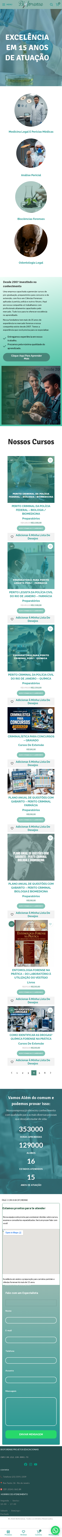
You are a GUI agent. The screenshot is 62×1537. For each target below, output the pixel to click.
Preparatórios (31, 518)
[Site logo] (31, 4)
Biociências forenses (31, 218)
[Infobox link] (31, 1137)
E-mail (8, 1330)
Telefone (9, 1351)
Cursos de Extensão (31, 745)
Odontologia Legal (31, 262)
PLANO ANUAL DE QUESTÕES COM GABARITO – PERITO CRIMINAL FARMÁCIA (31, 801)
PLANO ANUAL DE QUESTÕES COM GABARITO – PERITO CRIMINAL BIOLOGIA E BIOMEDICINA (31, 887)
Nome (8, 1310)
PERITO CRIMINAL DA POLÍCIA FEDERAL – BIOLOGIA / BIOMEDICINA (31, 509)
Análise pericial (31, 175)
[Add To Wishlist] (50, 460)
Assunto (9, 1370)
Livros (31, 982)
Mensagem (10, 1391)
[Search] (51, 4)
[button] (55, 1530)
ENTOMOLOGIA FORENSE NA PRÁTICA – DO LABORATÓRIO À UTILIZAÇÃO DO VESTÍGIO (31, 974)
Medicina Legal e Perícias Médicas (31, 131)
